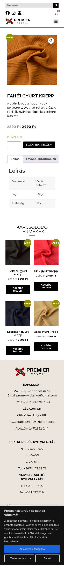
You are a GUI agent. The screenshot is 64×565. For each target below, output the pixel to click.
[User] (19, 13)
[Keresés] (56, 5)
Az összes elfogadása (32, 548)
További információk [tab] (41, 159)
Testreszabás (18, 558)
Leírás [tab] (15, 159)
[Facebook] (7, 13)
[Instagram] (13, 13)
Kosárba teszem (39, 144)
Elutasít (48, 558)
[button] (56, 21)
